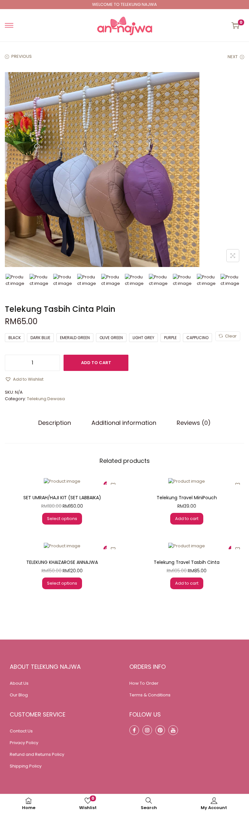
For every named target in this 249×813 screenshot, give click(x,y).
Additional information (123, 423)
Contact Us (21, 731)
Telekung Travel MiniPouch (187, 497)
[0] (235, 25)
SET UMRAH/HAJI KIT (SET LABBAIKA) (62, 497)
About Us (19, 683)
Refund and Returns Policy (37, 754)
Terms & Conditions (150, 695)
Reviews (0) (194, 423)
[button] (24, 379)
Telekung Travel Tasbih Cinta (186, 562)
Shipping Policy (26, 766)
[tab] (54, 423)
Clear (231, 336)
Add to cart (96, 363)
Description (54, 423)
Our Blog (19, 695)
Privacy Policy (24, 743)
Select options (62, 518)
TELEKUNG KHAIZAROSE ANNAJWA (62, 562)
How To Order (144, 683)
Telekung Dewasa (46, 399)
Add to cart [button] (186, 518)
